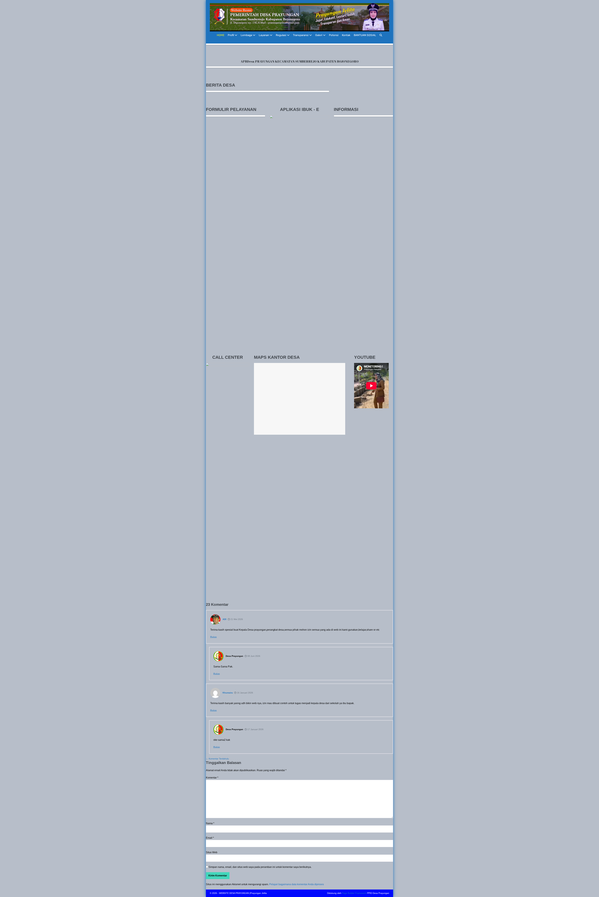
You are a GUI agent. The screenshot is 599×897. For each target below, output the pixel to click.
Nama (210, 823)
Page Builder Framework (354, 893)
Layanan (264, 35)
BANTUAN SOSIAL (365, 35)
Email (210, 837)
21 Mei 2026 (236, 619)
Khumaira (228, 692)
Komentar (212, 777)
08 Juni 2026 (253, 656)
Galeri (319, 35)
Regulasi (281, 35)
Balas (213, 637)
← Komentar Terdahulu (217, 758)
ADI (224, 619)
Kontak (346, 35)
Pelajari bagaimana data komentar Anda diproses (296, 884)
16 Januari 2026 (244, 692)
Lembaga (247, 35)
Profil (231, 35)
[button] (381, 35)
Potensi (333, 35)
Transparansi (301, 35)
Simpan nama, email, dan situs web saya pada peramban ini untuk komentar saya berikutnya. (260, 867)
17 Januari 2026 (255, 729)
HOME (220, 35)
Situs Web (211, 852)
